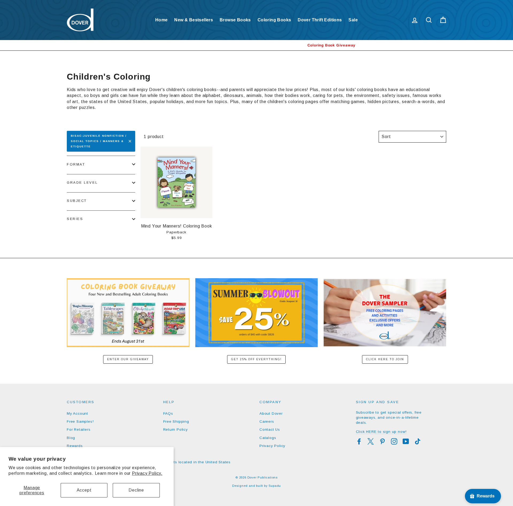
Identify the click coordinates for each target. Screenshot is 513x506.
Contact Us (269, 429)
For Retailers (78, 429)
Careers (266, 421)
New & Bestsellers (193, 20)
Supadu (275, 485)
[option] (256, 45)
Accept (84, 490)
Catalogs (267, 438)
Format (76, 164)
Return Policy (175, 429)
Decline (136, 490)
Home (161, 20)
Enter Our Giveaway (128, 359)
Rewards (75, 446)
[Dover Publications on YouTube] (406, 441)
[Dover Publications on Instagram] (394, 441)
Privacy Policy (272, 446)
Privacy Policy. (147, 473)
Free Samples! (80, 421)
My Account (77, 413)
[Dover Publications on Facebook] (359, 441)
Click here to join (385, 359)
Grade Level (82, 183)
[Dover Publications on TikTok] (417, 441)
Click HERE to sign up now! (381, 432)
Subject (77, 201)
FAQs (168, 413)
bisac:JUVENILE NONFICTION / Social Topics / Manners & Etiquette (99, 141)
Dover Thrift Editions (320, 20)
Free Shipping (176, 421)
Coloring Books (274, 20)
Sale (353, 20)
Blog (71, 438)
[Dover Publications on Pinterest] (382, 441)
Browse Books (235, 20)
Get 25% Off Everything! (256, 359)
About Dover (271, 413)
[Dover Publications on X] (370, 441)
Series (75, 219)
